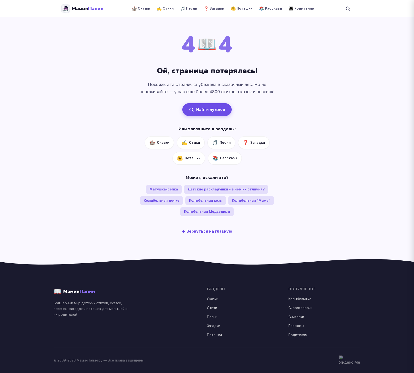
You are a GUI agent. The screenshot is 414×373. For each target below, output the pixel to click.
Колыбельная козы (205, 200)
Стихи (212, 308)
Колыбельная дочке (161, 200)
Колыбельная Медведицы (207, 211)
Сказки (212, 299)
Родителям (297, 335)
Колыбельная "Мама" (251, 200)
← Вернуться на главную (207, 231)
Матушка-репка (164, 189)
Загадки (213, 326)
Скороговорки (300, 308)
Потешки (214, 335)
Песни (212, 317)
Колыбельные (299, 299)
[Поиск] (348, 8)
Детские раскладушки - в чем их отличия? (226, 189)
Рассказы (296, 326)
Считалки (296, 317)
